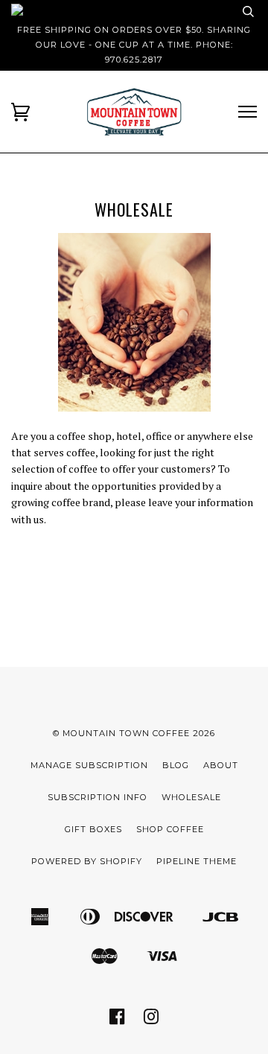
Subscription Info (97, 797)
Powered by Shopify (86, 861)
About (220, 765)
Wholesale (191, 797)
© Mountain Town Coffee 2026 (134, 733)
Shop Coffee (170, 829)
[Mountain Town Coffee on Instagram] (151, 1021)
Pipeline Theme (196, 861)
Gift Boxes (93, 829)
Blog (175, 765)
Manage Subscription (89, 765)
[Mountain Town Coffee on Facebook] (117, 1021)
